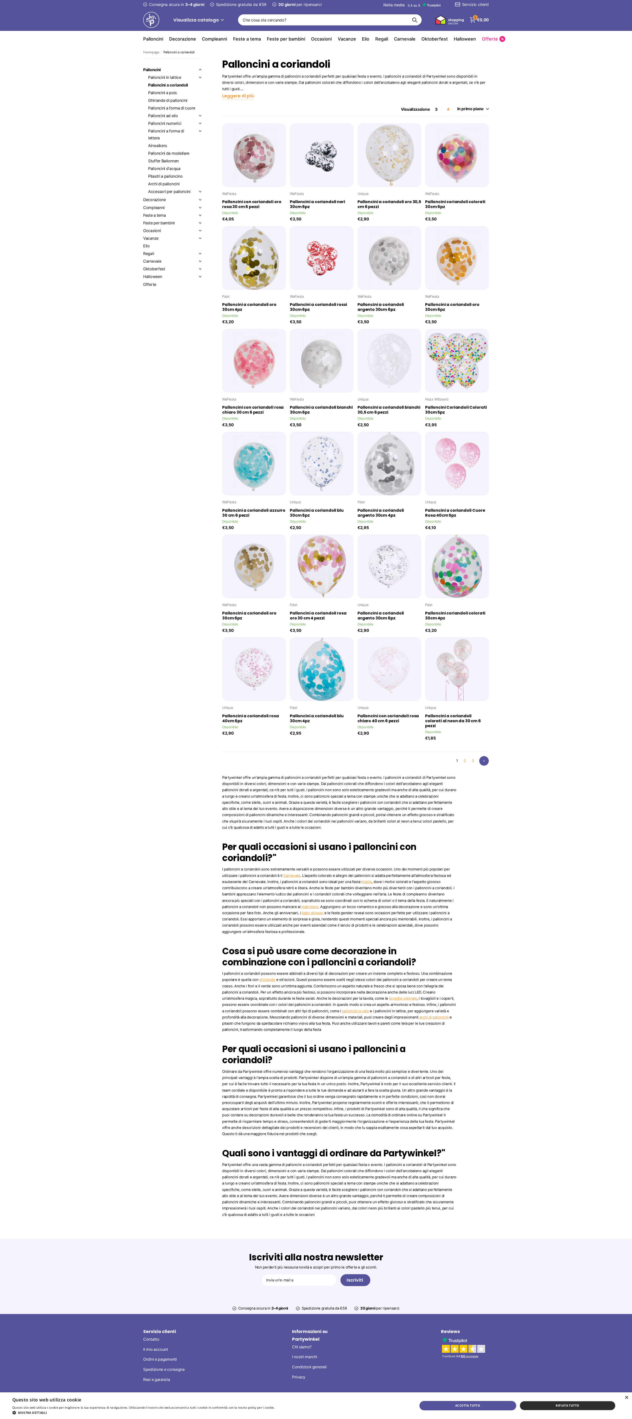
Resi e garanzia (156, 1379)
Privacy (298, 1377)
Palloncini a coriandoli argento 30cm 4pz (380, 513)
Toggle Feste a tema (200, 215)
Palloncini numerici (164, 123)
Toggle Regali (200, 253)
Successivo (484, 761)
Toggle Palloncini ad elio (200, 116)
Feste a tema (247, 39)
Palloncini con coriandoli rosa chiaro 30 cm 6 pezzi (253, 410)
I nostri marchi (304, 1357)
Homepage (151, 52)
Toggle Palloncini (200, 70)
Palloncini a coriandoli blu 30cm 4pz (317, 718)
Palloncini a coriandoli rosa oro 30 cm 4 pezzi (318, 616)
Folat (226, 296)
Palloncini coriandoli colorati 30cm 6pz (455, 204)
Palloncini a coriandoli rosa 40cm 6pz (250, 718)
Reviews (450, 1331)
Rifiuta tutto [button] (567, 1405)
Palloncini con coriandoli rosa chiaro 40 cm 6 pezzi (388, 718)
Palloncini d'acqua (164, 168)
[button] (152, 1412)
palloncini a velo (355, 1011)
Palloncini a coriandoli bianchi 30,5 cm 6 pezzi (388, 410)
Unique (362, 193)
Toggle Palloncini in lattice (200, 77)
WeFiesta (229, 193)
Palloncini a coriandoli (168, 85)
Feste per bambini (286, 39)
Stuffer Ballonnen (163, 161)
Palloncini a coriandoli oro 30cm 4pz (249, 307)
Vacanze (347, 39)
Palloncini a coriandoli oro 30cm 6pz (452, 307)
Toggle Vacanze (200, 238)
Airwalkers (157, 145)
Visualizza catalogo (196, 20)
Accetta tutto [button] (467, 1405)
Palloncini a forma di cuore (171, 108)
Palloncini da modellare (168, 153)
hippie (366, 882)
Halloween (465, 39)
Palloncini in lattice (164, 77)
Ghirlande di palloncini (167, 100)
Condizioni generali (309, 1367)
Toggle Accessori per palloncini (200, 191)
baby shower (312, 913)
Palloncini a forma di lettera (166, 134)
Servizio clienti (159, 1331)
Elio (365, 39)
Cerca (415, 19)
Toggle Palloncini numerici (200, 123)
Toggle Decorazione (200, 200)
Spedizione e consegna (164, 1369)
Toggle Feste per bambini (200, 223)
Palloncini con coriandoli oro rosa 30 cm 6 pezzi (251, 204)
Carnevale (404, 39)
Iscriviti (355, 1280)
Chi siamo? (302, 1347)
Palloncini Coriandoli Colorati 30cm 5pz (456, 410)
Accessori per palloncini (169, 191)
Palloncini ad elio (163, 115)
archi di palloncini (434, 1017)
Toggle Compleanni (200, 207)
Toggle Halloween (200, 276)
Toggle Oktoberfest (200, 269)
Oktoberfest (434, 39)
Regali (381, 39)
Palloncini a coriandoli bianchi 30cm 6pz (321, 410)
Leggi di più (284, 1407)
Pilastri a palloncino (165, 176)
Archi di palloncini (163, 184)
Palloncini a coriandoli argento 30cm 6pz (380, 307)
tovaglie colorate (403, 998)
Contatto (151, 1339)
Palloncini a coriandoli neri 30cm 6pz (317, 204)
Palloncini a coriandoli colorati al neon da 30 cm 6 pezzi (453, 721)
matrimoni (309, 907)
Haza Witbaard (436, 399)
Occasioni (321, 39)
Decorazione (182, 39)
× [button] (626, 1397)
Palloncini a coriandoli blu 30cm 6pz (317, 513)
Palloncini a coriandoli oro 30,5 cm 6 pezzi (389, 204)
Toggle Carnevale (200, 261)
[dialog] (316, 1405)
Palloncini (153, 39)
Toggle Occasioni (200, 230)
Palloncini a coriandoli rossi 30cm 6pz (318, 307)
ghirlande (267, 979)
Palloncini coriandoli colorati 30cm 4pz (455, 616)
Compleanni (214, 39)
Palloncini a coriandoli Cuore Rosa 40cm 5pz (455, 513)
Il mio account (155, 1349)
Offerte (149, 284)
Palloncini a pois (162, 92)
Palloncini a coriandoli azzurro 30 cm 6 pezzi (253, 513)
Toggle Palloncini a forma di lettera (200, 131)
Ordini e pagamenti (160, 1359)
